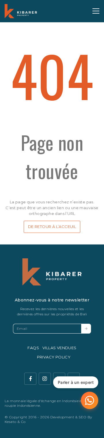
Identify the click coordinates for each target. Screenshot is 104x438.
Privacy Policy (54, 357)
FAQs (33, 347)
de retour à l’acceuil (52, 226)
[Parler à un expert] (89, 400)
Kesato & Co (15, 421)
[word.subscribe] (86, 328)
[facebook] (30, 379)
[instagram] (45, 379)
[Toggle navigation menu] (95, 11)
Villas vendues (59, 347)
